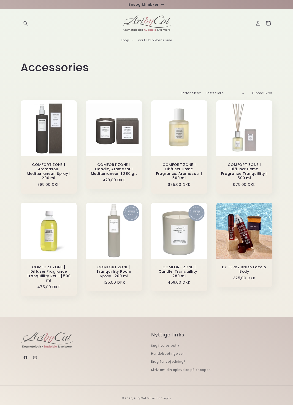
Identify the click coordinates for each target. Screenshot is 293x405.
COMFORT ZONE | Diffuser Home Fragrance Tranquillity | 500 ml (244, 171)
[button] (26, 23)
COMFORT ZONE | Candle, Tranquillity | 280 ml (179, 271)
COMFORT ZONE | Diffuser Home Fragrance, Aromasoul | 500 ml (179, 171)
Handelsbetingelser (167, 353)
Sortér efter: (191, 93)
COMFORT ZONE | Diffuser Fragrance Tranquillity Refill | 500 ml (49, 274)
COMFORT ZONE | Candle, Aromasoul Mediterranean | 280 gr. (114, 169)
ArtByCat (140, 398)
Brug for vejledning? (168, 361)
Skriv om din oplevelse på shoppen (181, 370)
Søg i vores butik (165, 345)
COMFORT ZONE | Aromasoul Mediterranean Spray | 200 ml (49, 171)
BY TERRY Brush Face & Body (244, 269)
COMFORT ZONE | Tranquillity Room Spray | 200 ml (113, 271)
